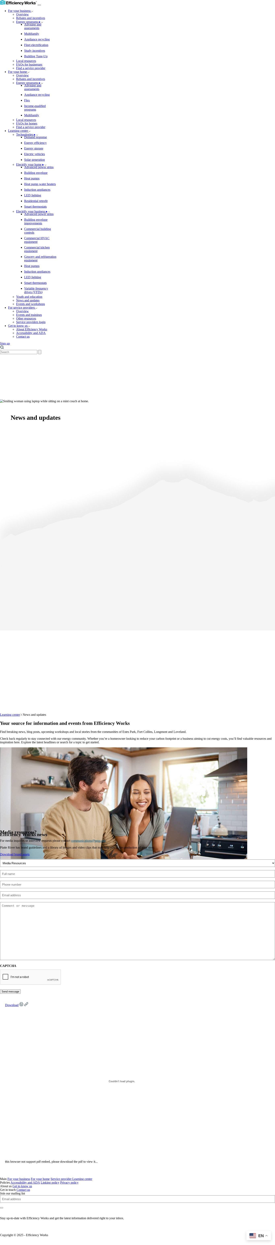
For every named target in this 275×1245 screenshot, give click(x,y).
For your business (19, 10)
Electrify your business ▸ (32, 211)
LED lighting (32, 195)
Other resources (26, 318)
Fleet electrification (36, 45)
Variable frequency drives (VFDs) (36, 290)
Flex (27, 100)
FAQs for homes (26, 123)
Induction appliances (37, 189)
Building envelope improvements (36, 221)
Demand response (35, 137)
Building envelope (36, 172)
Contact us (23, 336)
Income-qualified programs (35, 107)
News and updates (27, 300)
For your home (18, 71)
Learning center (18, 130)
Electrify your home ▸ (30, 164)
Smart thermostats (35, 206)
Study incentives (34, 50)
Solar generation (34, 159)
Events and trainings (29, 315)
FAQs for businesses (29, 64)
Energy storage (33, 148)
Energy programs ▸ (28, 22)
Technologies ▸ (25, 134)
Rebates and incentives (30, 18)
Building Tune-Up (36, 56)
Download (12, 1005)
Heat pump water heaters (40, 184)
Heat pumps (31, 178)
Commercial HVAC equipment (37, 239)
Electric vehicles (34, 154)
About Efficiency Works (31, 329)
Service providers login (30, 322)
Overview (22, 14)
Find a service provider (30, 68)
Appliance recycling (37, 39)
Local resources (26, 61)
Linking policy (50, 1182)
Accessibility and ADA (31, 333)
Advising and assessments (32, 26)
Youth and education (29, 296)
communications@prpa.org (88, 840)
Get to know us (18, 325)
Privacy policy (69, 1182)
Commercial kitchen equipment (37, 249)
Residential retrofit (36, 201)
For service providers (22, 307)
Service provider (61, 1179)
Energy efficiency (35, 142)
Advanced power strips (39, 167)
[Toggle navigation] (39, 5)
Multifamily (31, 33)
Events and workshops (30, 304)
